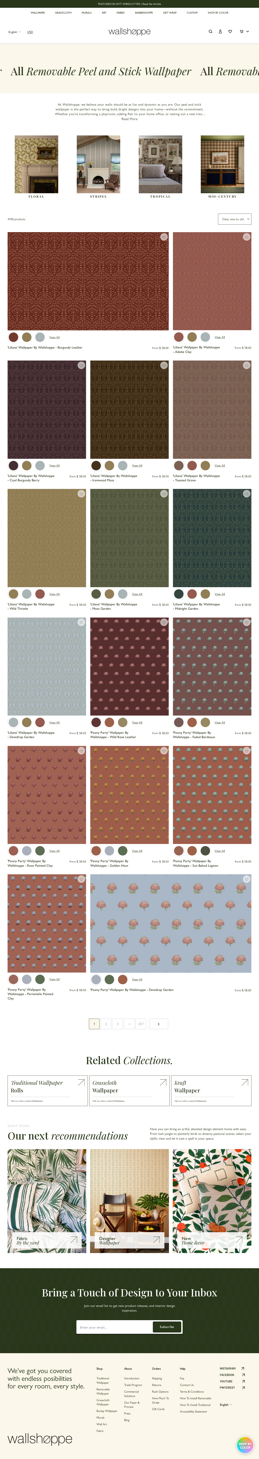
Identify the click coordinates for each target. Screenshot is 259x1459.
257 (141, 1023)
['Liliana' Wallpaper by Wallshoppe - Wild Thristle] (27, 337)
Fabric (100, 1430)
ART (104, 12)
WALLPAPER (38, 12)
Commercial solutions (131, 1393)
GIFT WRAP (170, 12)
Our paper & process (132, 1404)
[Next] (164, 290)
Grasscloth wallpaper (103, 1402)
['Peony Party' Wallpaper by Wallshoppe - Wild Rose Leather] (96, 722)
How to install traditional (195, 1404)
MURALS (87, 12)
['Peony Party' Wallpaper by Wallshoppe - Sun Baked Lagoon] (179, 851)
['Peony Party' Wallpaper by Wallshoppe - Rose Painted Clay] (13, 851)
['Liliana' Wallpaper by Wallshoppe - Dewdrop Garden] (40, 337)
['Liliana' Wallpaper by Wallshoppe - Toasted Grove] (179, 465)
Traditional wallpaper (103, 1380)
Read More (129, 118)
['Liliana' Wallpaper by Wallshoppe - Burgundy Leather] (13, 337)
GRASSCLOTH (63, 12)
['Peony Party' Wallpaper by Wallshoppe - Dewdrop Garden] (27, 851)
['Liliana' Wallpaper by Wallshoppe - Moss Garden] (96, 594)
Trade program (133, 1385)
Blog (127, 1420)
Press (127, 1413)
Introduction (131, 1378)
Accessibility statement (193, 1411)
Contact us (187, 1385)
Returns (156, 1385)
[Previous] (12, 290)
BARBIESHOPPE (144, 12)
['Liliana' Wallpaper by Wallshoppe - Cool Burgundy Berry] (13, 465)
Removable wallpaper (103, 1391)
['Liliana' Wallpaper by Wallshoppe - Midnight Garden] (179, 594)
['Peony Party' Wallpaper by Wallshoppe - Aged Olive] (123, 722)
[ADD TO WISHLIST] (164, 237)
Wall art (102, 1424)
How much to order (160, 1400)
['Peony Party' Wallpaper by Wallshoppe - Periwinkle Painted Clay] (13, 979)
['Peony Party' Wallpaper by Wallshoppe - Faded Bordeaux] (179, 722)
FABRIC (121, 12)
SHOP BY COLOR (218, 12)
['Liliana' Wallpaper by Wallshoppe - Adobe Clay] (179, 337)
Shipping (157, 1378)
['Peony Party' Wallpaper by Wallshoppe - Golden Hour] (109, 722)
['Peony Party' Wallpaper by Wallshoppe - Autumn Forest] (40, 851)
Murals (100, 1417)
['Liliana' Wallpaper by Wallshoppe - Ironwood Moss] (96, 465)
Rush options (160, 1391)
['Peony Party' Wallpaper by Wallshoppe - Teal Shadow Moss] (205, 851)
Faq (182, 1378)
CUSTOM (192, 12)
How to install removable (195, 1398)
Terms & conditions (192, 1391)
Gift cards (158, 1409)
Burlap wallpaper (107, 1411)
